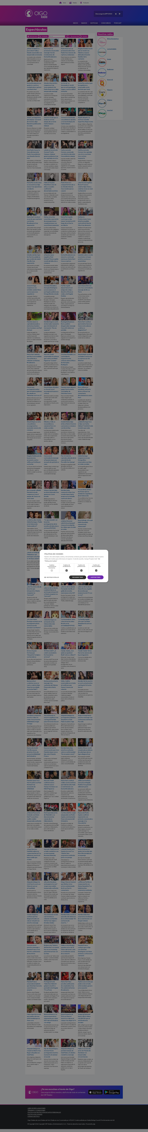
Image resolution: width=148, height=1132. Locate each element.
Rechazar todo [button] (77, 577)
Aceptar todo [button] (95, 577)
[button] (51, 577)
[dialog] (74, 566)
